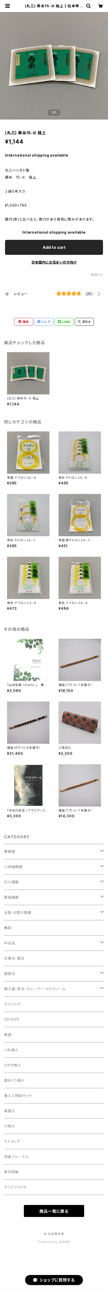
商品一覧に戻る (54, 1211)
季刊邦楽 (11, 1172)
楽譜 (8, 1034)
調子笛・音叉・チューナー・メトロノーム (35, 989)
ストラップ (12, 1141)
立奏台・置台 (14, 958)
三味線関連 (13, 867)
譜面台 (9, 973)
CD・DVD (12, 1019)
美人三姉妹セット (18, 1095)
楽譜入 (9, 1111)
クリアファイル (15, 1187)
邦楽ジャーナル (16, 1156)
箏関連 (9, 851)
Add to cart (54, 247)
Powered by (48, 1242)
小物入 (9, 1126)
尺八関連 (11, 882)
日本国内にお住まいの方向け (54, 262)
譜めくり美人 (14, 1080)
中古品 (9, 943)
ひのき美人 (13, 1065)
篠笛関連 (11, 897)
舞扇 (8, 928)
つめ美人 (11, 1050)
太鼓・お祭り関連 (17, 912)
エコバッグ (12, 1004)
